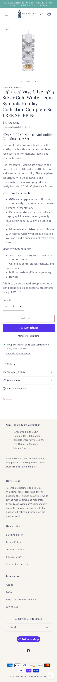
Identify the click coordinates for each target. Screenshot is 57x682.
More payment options (28, 336)
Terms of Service (15, 549)
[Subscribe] (47, 627)
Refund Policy (13, 542)
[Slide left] (21, 81)
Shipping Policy (14, 534)
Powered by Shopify (40, 676)
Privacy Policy (14, 556)
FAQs (9, 592)
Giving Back (12, 606)
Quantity (7, 300)
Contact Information (17, 564)
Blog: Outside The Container (21, 599)
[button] (6, 14)
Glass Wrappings (23, 676)
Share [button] (9, 399)
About (9, 584)
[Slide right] (35, 81)
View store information (18, 353)
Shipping (6, 127)
